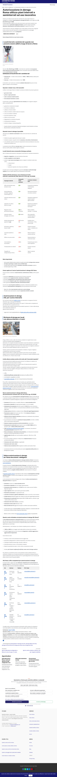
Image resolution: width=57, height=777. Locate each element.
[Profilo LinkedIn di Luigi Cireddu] (3, 640)
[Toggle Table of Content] (16, 34)
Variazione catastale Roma (34, 724)
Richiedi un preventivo (17, 701)
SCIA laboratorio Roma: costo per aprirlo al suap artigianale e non (6, 660)
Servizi (30, 734)
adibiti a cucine (17, 300)
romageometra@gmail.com (15, 724)
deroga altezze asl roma (31, 643)
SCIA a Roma (31, 717)
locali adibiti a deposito (9, 379)
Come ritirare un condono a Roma (8, 755)
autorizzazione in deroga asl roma (17, 643)
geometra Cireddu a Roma (9, 473)
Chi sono (31, 745)
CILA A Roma (31, 714)
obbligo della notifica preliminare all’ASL (28, 312)
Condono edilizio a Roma (34, 730)
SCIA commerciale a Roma (34, 721)
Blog (30, 749)
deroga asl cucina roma (19, 645)
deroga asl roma (29, 645)
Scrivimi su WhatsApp (41, 701)
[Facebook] (23, 769)
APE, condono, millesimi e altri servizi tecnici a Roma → (14, 699)
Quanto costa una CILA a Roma (8, 742)
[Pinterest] (32, 769)
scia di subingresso (7, 463)
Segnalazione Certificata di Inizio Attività (15, 428)
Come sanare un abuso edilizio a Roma (9, 745)
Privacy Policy (32, 758)
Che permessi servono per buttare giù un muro (34, 660)
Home (3, 7)
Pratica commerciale (9, 7)
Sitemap (30, 752)
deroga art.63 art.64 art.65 (8, 645)
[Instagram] (34, 769)
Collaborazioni (13, 726)
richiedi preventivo (8, 4)
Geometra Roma (8, 1)
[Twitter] (27, 769)
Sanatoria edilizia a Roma (34, 727)
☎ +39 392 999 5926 (29, 705)
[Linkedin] (29, 769)
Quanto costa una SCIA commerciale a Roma (10, 749)
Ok (30, 775)
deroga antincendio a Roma (22, 513)
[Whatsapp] (25, 769)
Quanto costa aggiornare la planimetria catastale (11, 752)
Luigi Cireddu (11, 630)
